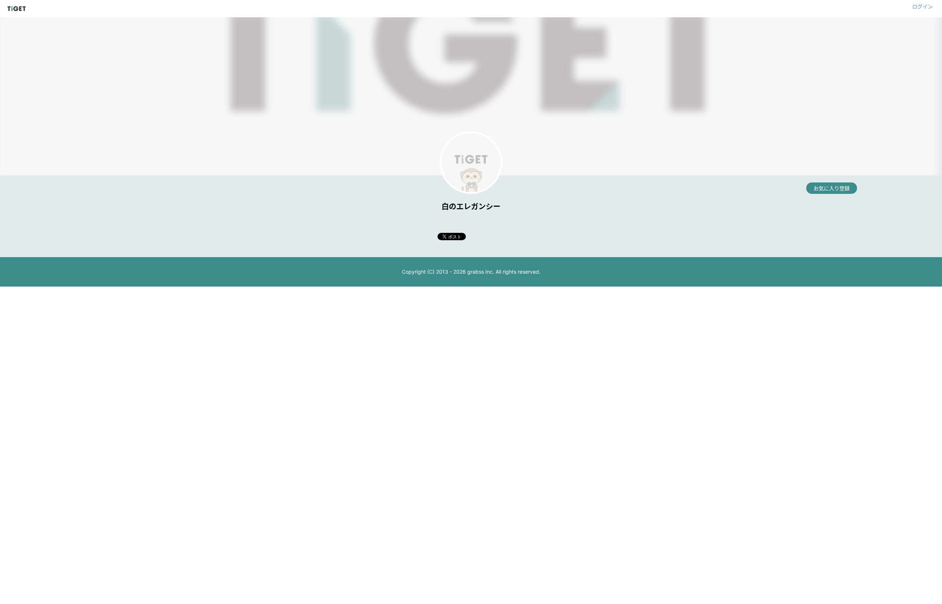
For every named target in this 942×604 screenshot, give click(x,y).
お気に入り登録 (832, 188)
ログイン (922, 6)
